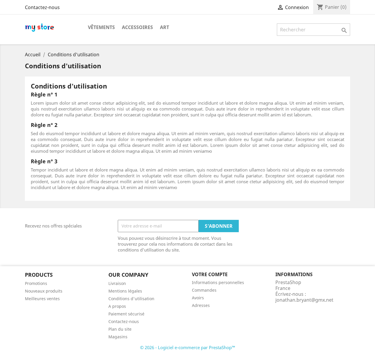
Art (164, 27)
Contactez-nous (42, 7)
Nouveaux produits (43, 291)
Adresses (201, 305)
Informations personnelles (218, 282)
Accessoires (137, 27)
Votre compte (210, 274)
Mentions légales (125, 291)
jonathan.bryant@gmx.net (304, 300)
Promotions (36, 283)
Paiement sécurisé (126, 314)
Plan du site (120, 329)
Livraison (117, 283)
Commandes (204, 290)
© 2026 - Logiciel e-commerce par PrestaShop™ (187, 347)
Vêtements (101, 27)
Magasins (117, 336)
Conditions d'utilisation (131, 298)
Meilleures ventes (42, 298)
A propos (117, 306)
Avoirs (198, 297)
